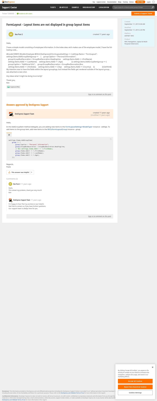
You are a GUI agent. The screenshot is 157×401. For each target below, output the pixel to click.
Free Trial (140, 2)
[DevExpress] (8, 2)
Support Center (101, 2)
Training (125, 2)
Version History (89, 7)
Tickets (53, 7)
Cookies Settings (135, 393)
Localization (104, 7)
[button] (110, 139)
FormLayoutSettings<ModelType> (79, 127)
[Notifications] (153, 2)
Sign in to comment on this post (99, 94)
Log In (148, 2)
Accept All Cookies (135, 381)
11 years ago (26, 184)
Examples (75, 7)
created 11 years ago (101, 34)
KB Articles (63, 7)
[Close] (152, 367)
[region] (135, 381)
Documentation (111, 2)
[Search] (152, 7)
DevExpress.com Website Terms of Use (72, 393)
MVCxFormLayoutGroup (57, 129)
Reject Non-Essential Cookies (135, 387)
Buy (94, 2)
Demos (131, 2)
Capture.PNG (15, 87)
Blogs (119, 2)
